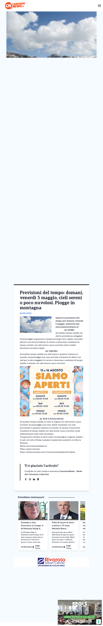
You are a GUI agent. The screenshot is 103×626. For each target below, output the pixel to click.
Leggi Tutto (37, 547)
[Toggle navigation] (99, 5)
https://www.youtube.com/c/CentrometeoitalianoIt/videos (47, 452)
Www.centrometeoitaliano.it (33, 446)
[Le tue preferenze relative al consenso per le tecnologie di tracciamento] (98, 621)
